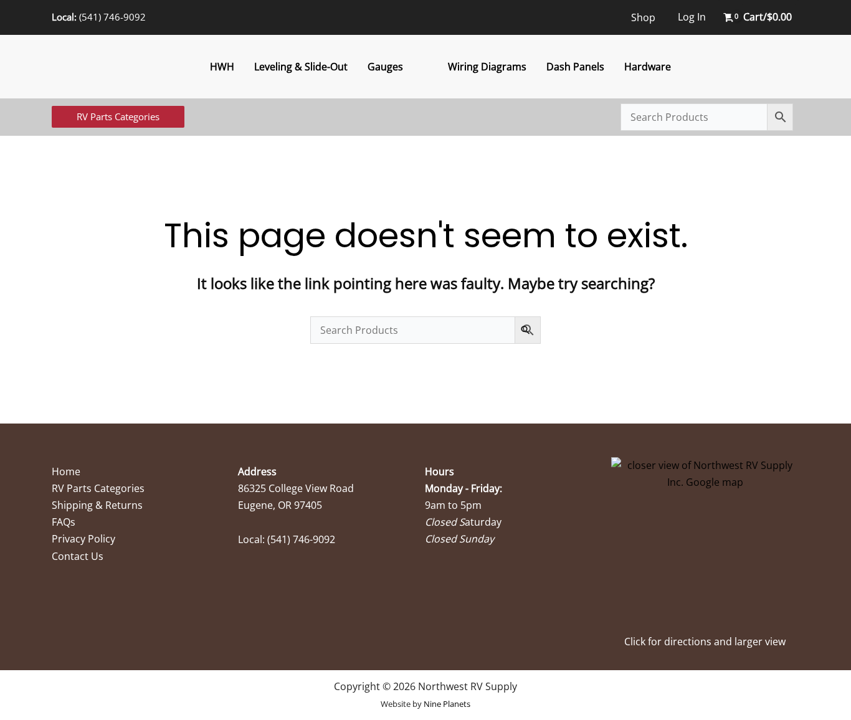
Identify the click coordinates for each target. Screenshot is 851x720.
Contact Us (77, 556)
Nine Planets (447, 703)
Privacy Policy (83, 539)
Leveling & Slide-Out (301, 66)
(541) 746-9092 (112, 17)
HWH (222, 66)
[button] (118, 117)
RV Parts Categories (98, 488)
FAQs (63, 522)
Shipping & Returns (97, 505)
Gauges (385, 66)
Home (66, 471)
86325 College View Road (296, 488)
